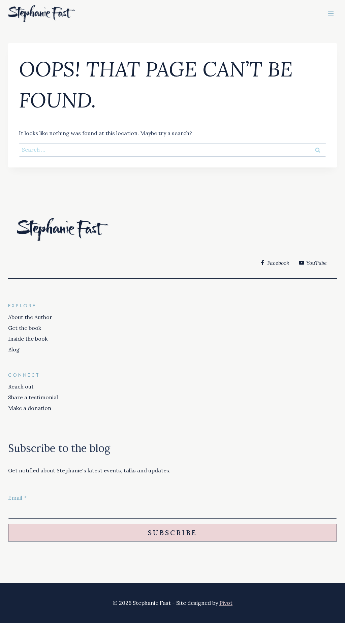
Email (17, 497)
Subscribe (172, 533)
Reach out (21, 386)
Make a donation (29, 408)
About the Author (30, 317)
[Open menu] (330, 13)
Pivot (225, 602)
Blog (14, 349)
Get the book (24, 327)
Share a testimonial (33, 397)
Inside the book (28, 338)
